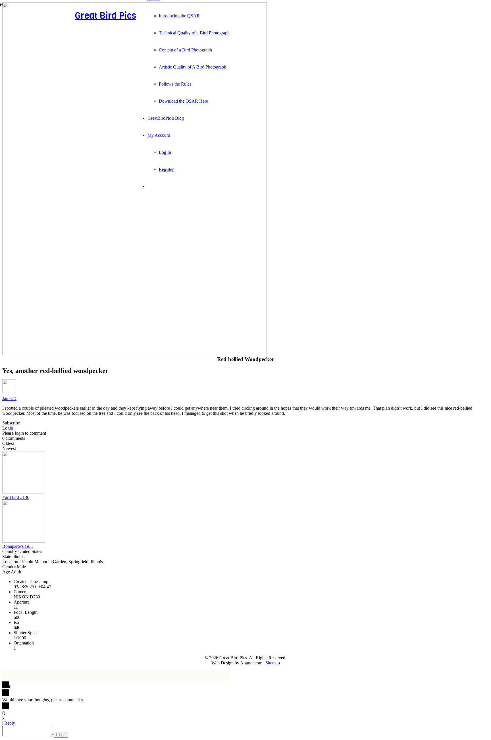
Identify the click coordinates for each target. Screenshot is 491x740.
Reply (9, 723)
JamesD (9, 398)
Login (7, 428)
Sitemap (272, 662)
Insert (61, 735)
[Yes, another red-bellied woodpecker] (134, 353)
